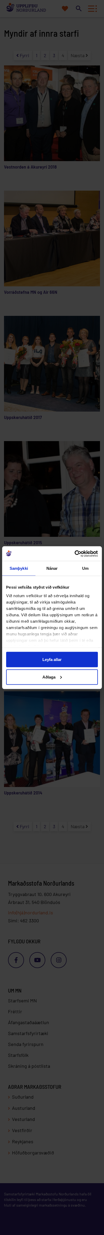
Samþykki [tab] (19, 568)
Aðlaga (48, 677)
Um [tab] (85, 568)
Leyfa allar (52, 659)
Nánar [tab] (52, 568)
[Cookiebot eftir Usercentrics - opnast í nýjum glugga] (75, 553)
